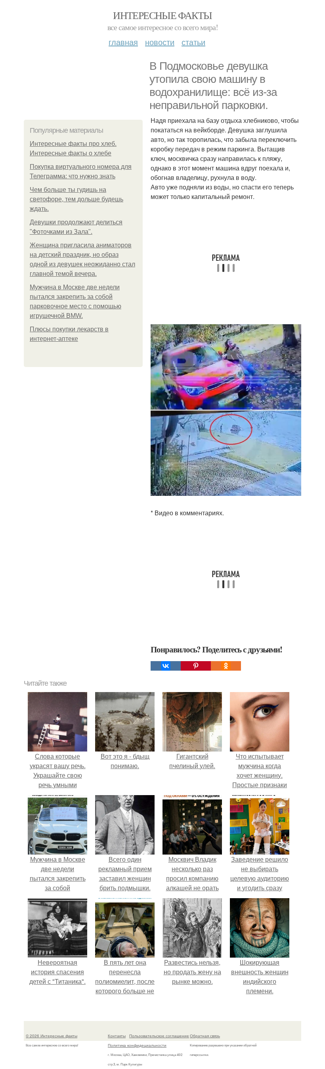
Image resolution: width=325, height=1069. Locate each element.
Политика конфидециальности (137, 1045)
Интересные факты (162, 15)
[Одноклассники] (226, 666)
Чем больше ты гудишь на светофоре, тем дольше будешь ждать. (76, 199)
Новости (159, 42)
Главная (123, 42)
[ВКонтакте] (166, 666)
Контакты (117, 1035)
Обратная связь (205, 1035)
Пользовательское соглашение (159, 1035)
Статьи (193, 42)
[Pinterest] (196, 666)
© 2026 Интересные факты (51, 1035)
